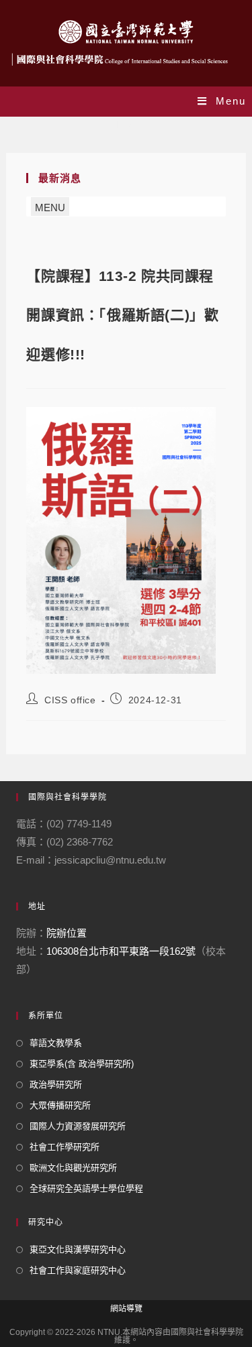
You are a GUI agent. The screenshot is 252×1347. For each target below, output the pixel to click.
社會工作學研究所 (64, 1147)
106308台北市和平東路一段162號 (121, 951)
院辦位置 (66, 933)
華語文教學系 (56, 1043)
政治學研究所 (56, 1084)
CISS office (70, 700)
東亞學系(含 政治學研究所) (82, 1064)
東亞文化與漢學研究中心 (78, 1249)
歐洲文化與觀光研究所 (73, 1168)
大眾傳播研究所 (60, 1105)
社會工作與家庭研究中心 (78, 1270)
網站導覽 (126, 1308)
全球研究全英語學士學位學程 (86, 1188)
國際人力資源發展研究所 (78, 1126)
